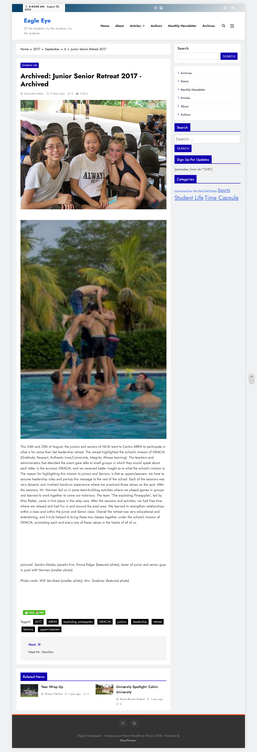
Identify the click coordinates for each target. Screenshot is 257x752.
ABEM (52, 621)
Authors (156, 25)
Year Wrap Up (52, 686)
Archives (208, 25)
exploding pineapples (78, 621)
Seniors (28, 629)
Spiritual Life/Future (205, 191)
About (119, 25)
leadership (140, 621)
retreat (157, 621)
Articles (135, 25)
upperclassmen (50, 629)
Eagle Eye (37, 20)
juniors (121, 621)
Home (105, 25)
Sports (224, 190)
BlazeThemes (128, 740)
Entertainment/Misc (183, 190)
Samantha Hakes (34, 94)
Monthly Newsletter (182, 25)
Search (183, 48)
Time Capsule (222, 197)
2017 (38, 621)
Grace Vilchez (54, 694)
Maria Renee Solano (132, 699)
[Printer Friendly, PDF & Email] (34, 612)
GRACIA (105, 621)
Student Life (29, 65)
